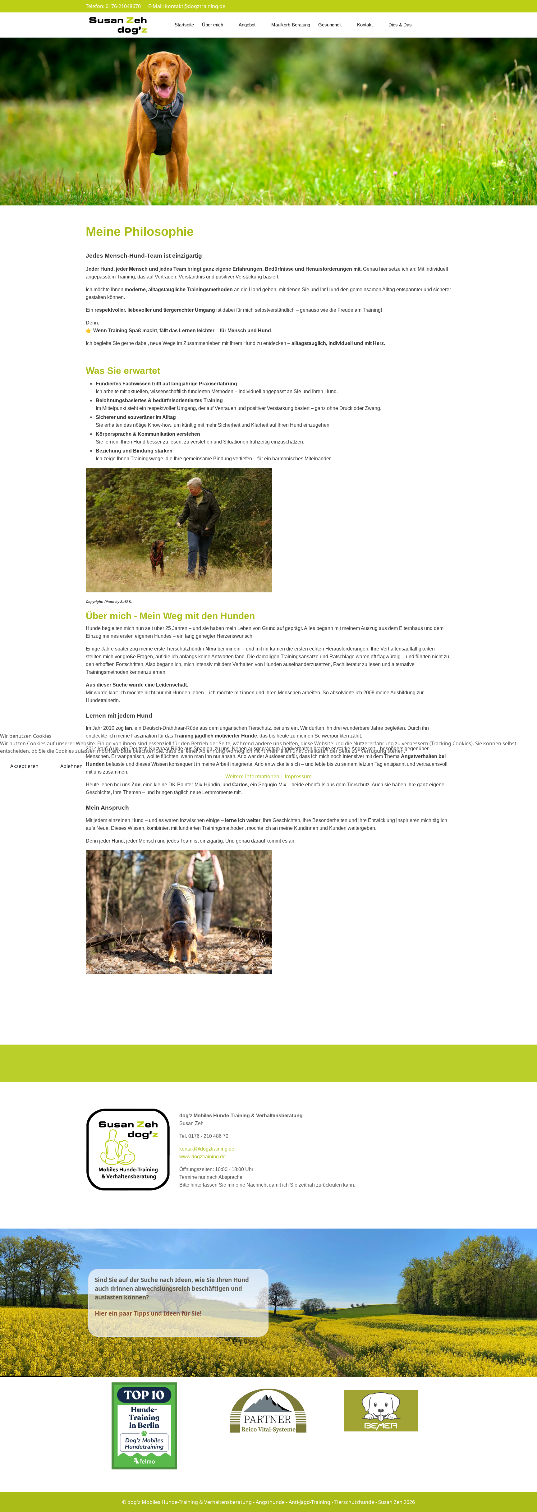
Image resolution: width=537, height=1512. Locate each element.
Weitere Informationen (252, 776)
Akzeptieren (24, 766)
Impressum (298, 776)
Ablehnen (71, 766)
